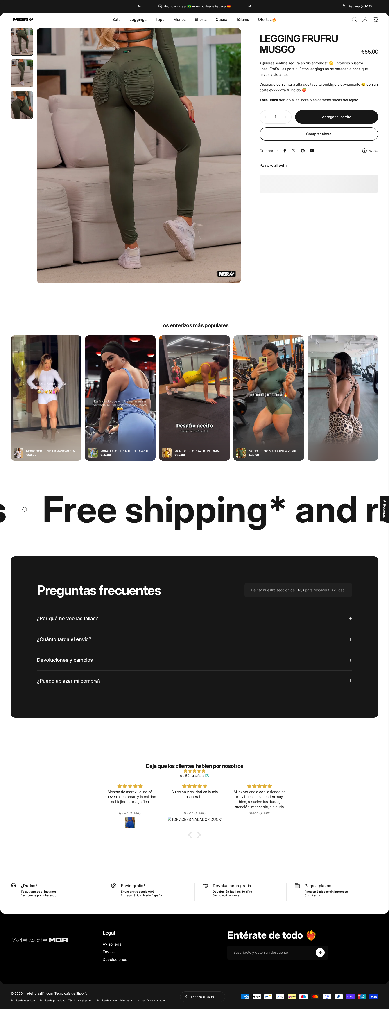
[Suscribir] (320, 952)
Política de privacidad (53, 1000)
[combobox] (360, 6)
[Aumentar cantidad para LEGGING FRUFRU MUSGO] (286, 116)
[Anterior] (139, 6)
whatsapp (49, 895)
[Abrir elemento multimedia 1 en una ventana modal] (139, 155)
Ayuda (373, 150)
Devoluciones (115, 959)
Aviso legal (112, 944)
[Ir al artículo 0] (22, 42)
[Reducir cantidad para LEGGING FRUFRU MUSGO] (265, 116)
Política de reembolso (24, 1000)
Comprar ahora (318, 134)
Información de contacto (150, 1000)
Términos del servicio (81, 1000)
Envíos (109, 951)
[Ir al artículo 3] (22, 105)
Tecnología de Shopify (70, 993)
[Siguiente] (250, 6)
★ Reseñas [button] (384, 509)
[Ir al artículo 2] (22, 73)
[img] (194, 771)
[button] (191, 835)
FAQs (300, 590)
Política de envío (107, 1000)
